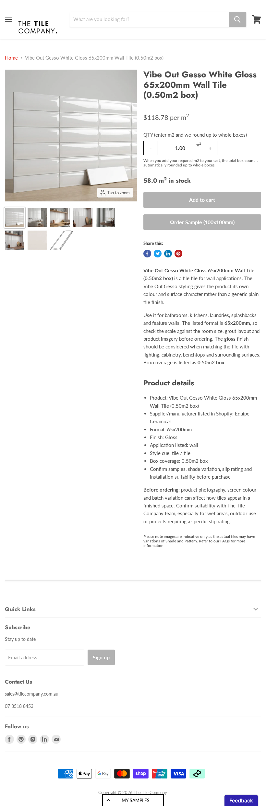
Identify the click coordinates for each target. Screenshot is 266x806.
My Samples (136, 800)
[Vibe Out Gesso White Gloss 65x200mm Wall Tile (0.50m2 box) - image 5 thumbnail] (105, 217)
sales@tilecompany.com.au (31, 694)
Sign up (101, 657)
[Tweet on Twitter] (158, 253)
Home (11, 58)
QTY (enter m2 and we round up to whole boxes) (195, 135)
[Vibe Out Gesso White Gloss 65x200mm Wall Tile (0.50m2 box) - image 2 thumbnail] (37, 217)
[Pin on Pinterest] (178, 253)
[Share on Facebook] (147, 253)
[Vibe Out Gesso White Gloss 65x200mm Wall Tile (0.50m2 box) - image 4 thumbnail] (82, 217)
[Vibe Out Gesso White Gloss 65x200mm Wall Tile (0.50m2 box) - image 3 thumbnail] (60, 217)
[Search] (237, 19)
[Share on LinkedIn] (168, 253)
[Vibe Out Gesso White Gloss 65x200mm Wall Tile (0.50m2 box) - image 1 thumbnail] (14, 217)
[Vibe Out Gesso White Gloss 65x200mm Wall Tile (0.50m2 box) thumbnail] (14, 240)
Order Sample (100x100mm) (202, 222)
